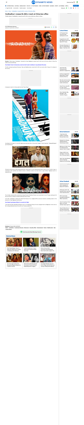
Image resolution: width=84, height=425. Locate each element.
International (10, 6)
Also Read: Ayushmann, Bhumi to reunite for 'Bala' (17, 202)
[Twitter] (56, 27)
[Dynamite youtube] (73, 8)
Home (6, 11)
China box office (32, 227)
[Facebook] (54, 27)
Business (52, 6)
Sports (56, 6)
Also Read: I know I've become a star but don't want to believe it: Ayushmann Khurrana (25, 65)
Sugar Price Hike (9, 8)
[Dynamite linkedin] (71, 8)
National (17, 6)
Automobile (61, 6)
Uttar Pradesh (34, 6)
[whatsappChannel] (77, 2)
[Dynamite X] (69, 8)
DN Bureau (14, 26)
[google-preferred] (47, 27)
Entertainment (45, 6)
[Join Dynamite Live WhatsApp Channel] (66, 8)
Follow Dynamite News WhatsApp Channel (32, 232)
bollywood (26, 227)
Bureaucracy (23, 6)
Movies (45, 227)
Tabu (55, 227)
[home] (5, 6)
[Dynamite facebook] (76, 8)
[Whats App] (51, 27)
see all (76, 30)
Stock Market (29, 8)
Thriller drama (8, 229)
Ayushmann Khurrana (19, 227)
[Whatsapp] (21, 232)
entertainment (40, 227)
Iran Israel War (15, 8)
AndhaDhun (11, 227)
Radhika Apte (50, 227)
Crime (40, 6)
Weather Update (23, 8)
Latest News (64, 30)
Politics (28, 6)
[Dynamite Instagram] (78, 8)
